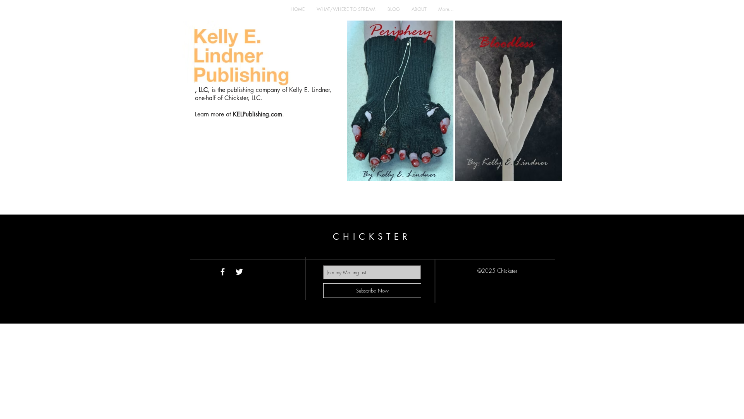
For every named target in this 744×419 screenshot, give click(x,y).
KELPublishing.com (257, 114)
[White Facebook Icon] (222, 272)
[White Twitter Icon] (239, 272)
